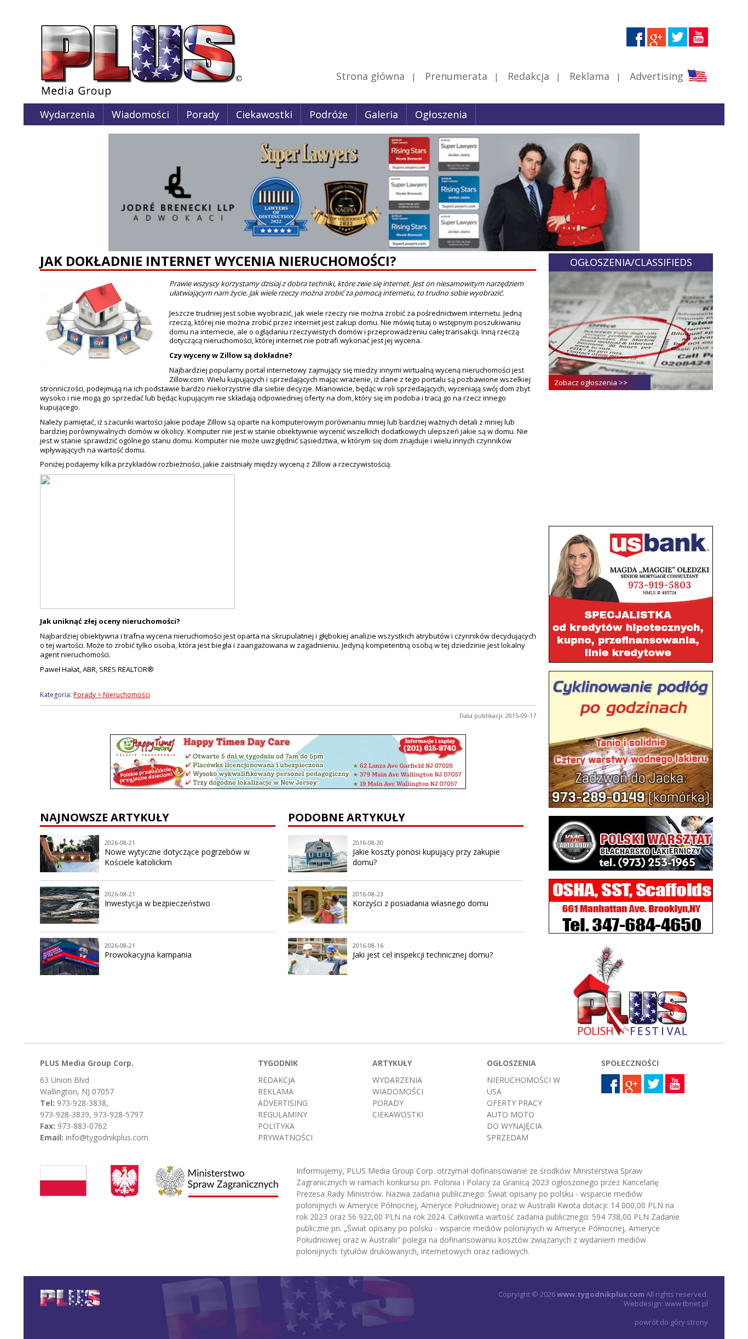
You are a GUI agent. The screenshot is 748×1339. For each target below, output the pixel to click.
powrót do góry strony (671, 1322)
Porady (202, 114)
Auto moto (510, 1114)
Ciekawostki (264, 114)
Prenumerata (456, 76)
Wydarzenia (67, 114)
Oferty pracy (514, 1103)
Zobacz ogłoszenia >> (591, 382)
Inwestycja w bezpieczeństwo (157, 903)
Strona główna (370, 76)
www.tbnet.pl (686, 1303)
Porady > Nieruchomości (111, 694)
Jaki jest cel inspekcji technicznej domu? (423, 954)
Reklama (589, 76)
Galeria (381, 114)
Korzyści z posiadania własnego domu (420, 903)
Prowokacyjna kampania (148, 954)
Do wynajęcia (514, 1126)
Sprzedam (507, 1137)
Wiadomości (140, 114)
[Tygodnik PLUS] (134, 96)
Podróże (328, 114)
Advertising (656, 76)
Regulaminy (282, 1114)
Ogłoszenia (441, 114)
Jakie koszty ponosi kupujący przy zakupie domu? (426, 857)
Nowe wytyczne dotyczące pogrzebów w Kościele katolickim (177, 857)
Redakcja (528, 76)
